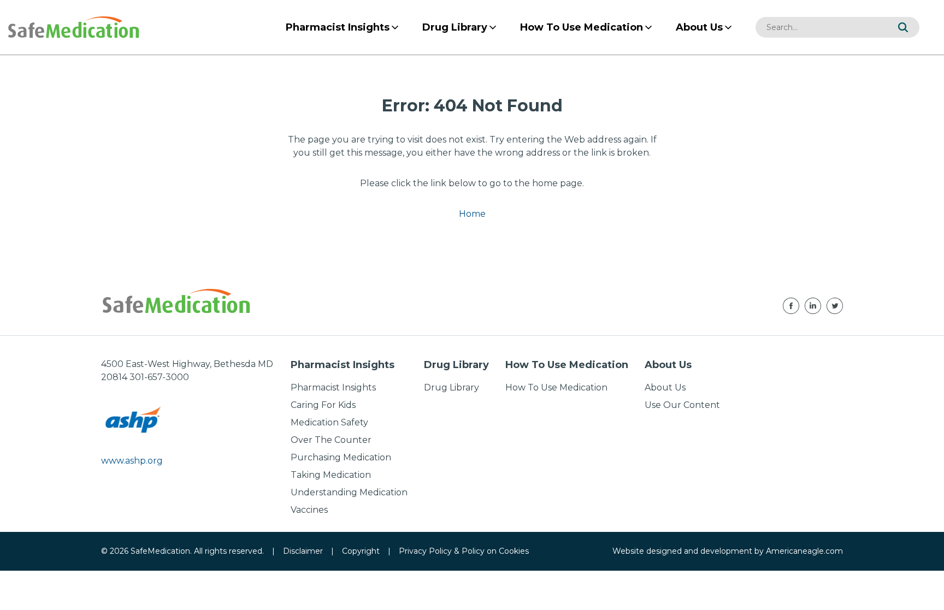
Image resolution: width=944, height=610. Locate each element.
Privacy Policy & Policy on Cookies (464, 551)
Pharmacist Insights (333, 387)
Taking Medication (331, 475)
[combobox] (821, 27)
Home (472, 214)
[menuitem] (337, 27)
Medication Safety (329, 422)
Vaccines (309, 510)
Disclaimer (303, 551)
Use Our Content (682, 405)
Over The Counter (331, 440)
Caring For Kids (323, 405)
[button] (903, 27)
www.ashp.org (132, 460)
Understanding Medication (349, 492)
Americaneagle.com (804, 551)
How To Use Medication (556, 387)
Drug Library (451, 387)
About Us (665, 387)
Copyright (361, 551)
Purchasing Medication (341, 457)
